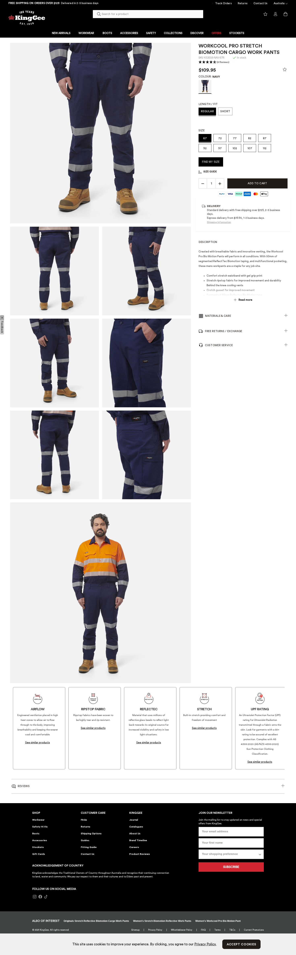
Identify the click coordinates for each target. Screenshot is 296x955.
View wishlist (265, 14)
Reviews (24, 786)
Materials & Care (218, 316)
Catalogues (136, 826)
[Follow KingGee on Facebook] (40, 897)
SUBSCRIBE (231, 867)
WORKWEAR (86, 33)
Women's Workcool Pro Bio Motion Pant (218, 921)
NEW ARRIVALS (61, 33)
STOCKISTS (236, 33)
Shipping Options (91, 833)
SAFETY (151, 33)
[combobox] (148, 14)
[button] (214, 62)
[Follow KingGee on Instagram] (34, 897)
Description (208, 242)
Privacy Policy (155, 930)
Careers (134, 847)
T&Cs (232, 930)
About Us (134, 833)
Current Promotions (254, 930)
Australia (279, 3)
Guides (85, 840)
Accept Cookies (241, 944)
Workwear (38, 820)
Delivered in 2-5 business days (79, 3)
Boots (35, 833)
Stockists (38, 847)
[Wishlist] (285, 70)
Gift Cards (38, 854)
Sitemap (135, 930)
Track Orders (223, 3)
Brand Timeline (138, 840)
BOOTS (107, 33)
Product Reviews (139, 854)
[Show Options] (260, 854)
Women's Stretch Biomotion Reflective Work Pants (162, 921)
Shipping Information (219, 222)
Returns (242, 3)
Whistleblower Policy (181, 930)
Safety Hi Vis (40, 826)
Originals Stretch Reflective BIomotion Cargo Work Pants (96, 921)
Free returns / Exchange (223, 331)
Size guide (210, 171)
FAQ (203, 930)
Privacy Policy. (205, 944)
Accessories (39, 840)
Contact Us (261, 3)
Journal (133, 820)
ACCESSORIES (129, 33)
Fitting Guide (89, 847)
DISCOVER (197, 33)
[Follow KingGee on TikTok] (46, 897)
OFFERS (216, 33)
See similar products (37, 742)
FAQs (84, 820)
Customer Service (219, 345)
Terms (217, 930)
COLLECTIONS (173, 33)
